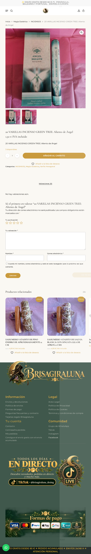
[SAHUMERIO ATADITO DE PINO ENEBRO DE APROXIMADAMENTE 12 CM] (24, 317)
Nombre (9, 253)
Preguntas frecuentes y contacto (22, 413)
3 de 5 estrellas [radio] (14, 222)
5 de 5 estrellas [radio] (21, 222)
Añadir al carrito (54, 156)
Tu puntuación (11, 220)
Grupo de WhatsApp (58, 426)
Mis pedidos (11, 434)
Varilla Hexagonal (47, 166)
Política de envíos (14, 406)
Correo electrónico (55, 253)
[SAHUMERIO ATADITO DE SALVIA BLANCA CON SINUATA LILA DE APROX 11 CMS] (66, 317)
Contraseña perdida (15, 430)
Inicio (7, 22)
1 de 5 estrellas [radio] (7, 222)
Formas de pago (13, 409)
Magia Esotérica (20, 22)
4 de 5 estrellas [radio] (17, 222)
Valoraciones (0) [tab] (45, 184)
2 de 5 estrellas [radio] (10, 222)
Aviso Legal (54, 402)
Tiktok (51, 430)
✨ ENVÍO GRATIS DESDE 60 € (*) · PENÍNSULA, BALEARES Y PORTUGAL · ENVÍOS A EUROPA (45, 3)
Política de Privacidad (59, 406)
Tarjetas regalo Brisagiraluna (19, 417)
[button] (6, 11)
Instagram (53, 434)
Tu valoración (11, 230)
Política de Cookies (57, 409)
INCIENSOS (36, 22)
